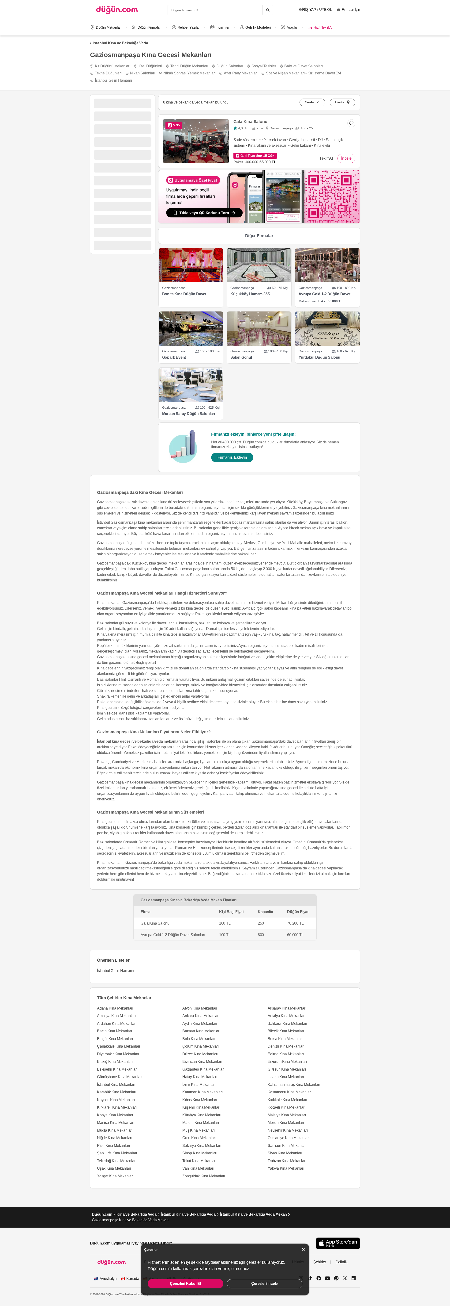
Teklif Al (326, 158)
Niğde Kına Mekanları (114, 1138)
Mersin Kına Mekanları (286, 1123)
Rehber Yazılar (189, 27)
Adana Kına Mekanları (115, 1008)
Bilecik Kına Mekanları (286, 1031)
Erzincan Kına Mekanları (202, 1062)
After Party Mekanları (241, 73)
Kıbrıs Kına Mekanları (199, 1100)
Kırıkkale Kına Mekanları (287, 1100)
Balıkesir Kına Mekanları (287, 1024)
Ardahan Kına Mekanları (116, 1024)
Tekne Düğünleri (108, 73)
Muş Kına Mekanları (198, 1130)
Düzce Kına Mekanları (200, 1054)
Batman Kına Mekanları (201, 1031)
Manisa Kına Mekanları (115, 1123)
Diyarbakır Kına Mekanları (118, 1054)
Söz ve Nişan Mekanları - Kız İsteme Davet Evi (303, 73)
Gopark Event (174, 357)
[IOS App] (338, 1243)
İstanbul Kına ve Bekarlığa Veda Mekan (253, 1214)
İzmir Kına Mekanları (198, 1085)
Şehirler (319, 1262)
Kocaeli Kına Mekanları (286, 1107)
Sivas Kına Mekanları (285, 1153)
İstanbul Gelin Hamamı (113, 80)
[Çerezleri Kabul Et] (303, 1249)
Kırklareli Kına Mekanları (117, 1107)
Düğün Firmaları (149, 27)
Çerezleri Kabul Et (185, 1284)
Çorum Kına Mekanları (200, 1046)
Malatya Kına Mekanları (287, 1115)
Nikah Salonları (142, 73)
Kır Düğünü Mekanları (112, 66)
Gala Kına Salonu (250, 121)
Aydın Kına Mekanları (199, 1024)
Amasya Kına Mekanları (116, 1016)
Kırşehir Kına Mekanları (201, 1107)
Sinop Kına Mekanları (199, 1153)
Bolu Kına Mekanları (198, 1039)
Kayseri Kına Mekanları (116, 1100)
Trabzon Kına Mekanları (287, 1161)
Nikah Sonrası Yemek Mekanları (189, 73)
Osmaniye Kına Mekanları (288, 1138)
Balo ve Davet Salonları (303, 66)
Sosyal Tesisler (263, 66)
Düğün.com (102, 1214)
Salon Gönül (241, 357)
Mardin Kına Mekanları (200, 1123)
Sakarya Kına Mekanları (201, 1146)
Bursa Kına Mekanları (285, 1039)
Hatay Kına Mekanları (199, 1077)
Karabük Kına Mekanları (116, 1092)
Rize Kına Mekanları (113, 1146)
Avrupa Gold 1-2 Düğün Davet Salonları (324, 294)
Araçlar (292, 27)
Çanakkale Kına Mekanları (118, 1046)
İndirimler (222, 27)
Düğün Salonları (230, 66)
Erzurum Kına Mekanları (287, 1062)
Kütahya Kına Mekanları (201, 1115)
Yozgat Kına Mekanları (115, 1176)
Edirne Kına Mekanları (286, 1054)
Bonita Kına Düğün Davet (184, 294)
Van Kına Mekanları (198, 1168)
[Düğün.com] (117, 10)
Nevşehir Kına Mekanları (288, 1130)
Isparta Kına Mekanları (286, 1077)
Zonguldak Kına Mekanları (203, 1176)
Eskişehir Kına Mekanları (117, 1069)
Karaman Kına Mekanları (202, 1092)
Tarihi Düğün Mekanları (189, 66)
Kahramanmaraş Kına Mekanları (294, 1085)
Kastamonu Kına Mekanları (289, 1092)
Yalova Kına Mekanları (286, 1168)
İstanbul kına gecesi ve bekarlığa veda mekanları (138, 741)
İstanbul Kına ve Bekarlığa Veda (120, 43)
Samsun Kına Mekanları (287, 1146)
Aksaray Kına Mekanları (287, 1008)
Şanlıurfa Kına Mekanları (117, 1153)
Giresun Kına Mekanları (287, 1069)
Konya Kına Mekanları (115, 1115)
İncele (346, 158)
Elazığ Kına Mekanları (115, 1062)
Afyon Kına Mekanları (199, 1008)
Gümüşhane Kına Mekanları (119, 1077)
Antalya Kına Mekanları (286, 1016)
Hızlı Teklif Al (323, 27)
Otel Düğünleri (150, 66)
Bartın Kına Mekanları (114, 1031)
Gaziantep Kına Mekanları (203, 1069)
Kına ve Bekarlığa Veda (136, 1214)
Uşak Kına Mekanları (114, 1168)
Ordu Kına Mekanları (199, 1138)
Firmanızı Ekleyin (232, 457)
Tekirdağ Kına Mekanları (116, 1161)
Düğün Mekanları (108, 27)
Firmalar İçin (351, 10)
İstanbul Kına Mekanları (116, 1085)
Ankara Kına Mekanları (200, 1016)
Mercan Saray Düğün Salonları (188, 414)
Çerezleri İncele (264, 1284)
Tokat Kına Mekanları (199, 1161)
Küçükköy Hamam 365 (250, 294)
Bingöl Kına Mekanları (115, 1039)
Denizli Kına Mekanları (286, 1046)
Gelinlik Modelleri (257, 27)
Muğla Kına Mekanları (114, 1130)
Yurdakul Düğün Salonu (319, 357)
